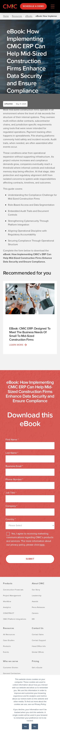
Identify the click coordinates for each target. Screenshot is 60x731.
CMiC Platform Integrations (14, 619)
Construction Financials (13, 589)
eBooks (28, 16)
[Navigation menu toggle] (52, 6)
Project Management (12, 595)
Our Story (36, 589)
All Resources (9, 634)
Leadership (36, 595)
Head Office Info (39, 646)
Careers (35, 613)
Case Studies (8, 640)
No (35, 726)
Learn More (16, 345)
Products (7, 646)
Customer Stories (10, 667)
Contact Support (39, 640)
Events (6, 652)
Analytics (7, 607)
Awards (35, 601)
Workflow (7, 601)
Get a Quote (37, 667)
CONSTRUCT (8, 613)
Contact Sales (38, 634)
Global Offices (38, 652)
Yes (25, 726)
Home (6, 16)
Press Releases (38, 607)
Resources (17, 16)
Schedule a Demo (33, 6)
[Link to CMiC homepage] (10, 6)
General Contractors (12, 673)
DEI (33, 619)
